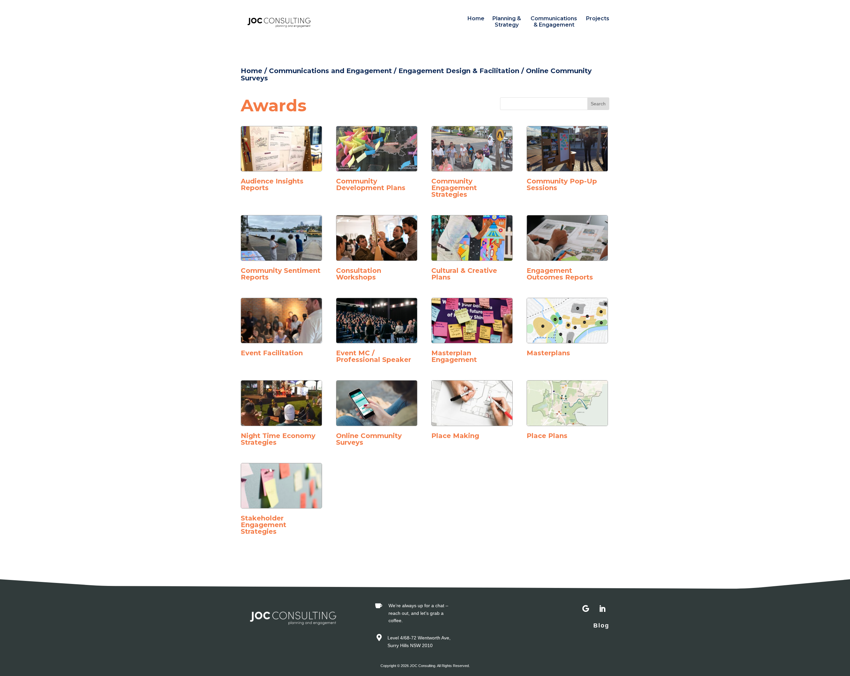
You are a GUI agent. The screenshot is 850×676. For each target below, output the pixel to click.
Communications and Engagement (330, 71)
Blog (601, 625)
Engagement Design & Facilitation (458, 71)
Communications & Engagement (554, 21)
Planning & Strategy (506, 21)
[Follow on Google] (586, 609)
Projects (597, 18)
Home (476, 18)
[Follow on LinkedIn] (602, 609)
